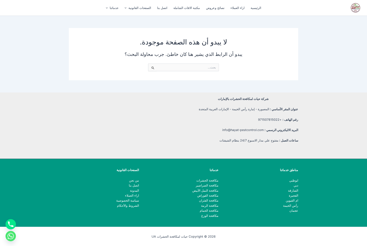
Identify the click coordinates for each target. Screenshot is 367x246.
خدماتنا (114, 8)
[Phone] (11, 224)
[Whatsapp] (11, 236)
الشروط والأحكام (128, 205)
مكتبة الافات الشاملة (186, 8)
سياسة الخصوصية (127, 200)
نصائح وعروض (215, 8)
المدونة (134, 190)
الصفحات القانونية (139, 8)
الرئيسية (256, 8)
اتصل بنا (162, 8)
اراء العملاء (237, 8)
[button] (126, 7)
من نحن (134, 180)
